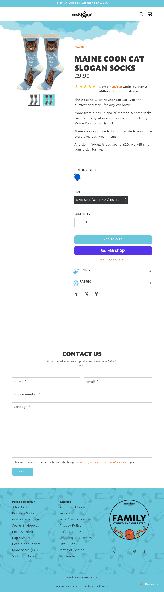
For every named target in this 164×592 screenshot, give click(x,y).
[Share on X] (86, 294)
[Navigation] (13, 14)
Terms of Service (115, 462)
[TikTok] (144, 551)
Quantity (82, 214)
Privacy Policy (89, 462)
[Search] (141, 14)
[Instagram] (124, 551)
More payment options (113, 260)
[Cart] (150, 14)
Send (22, 472)
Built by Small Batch (96, 587)
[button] (15, 61)
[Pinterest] (134, 551)
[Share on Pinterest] (96, 294)
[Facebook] (114, 551)
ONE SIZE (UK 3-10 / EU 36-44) (101, 200)
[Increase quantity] (93, 222)
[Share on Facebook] (76, 294)
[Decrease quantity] (79, 222)
